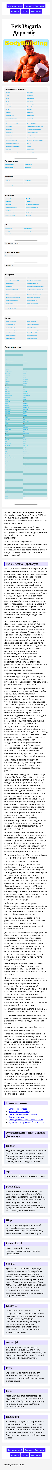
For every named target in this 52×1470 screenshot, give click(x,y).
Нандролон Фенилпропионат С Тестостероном (24, 1115)
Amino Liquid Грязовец (19, 1111)
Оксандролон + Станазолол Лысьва (26, 1119)
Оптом (25, 11)
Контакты (36, 11)
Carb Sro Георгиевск (18, 1108)
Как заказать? (15, 6)
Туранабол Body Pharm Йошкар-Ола (26, 1122)
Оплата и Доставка (34, 6)
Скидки (15, 11)
